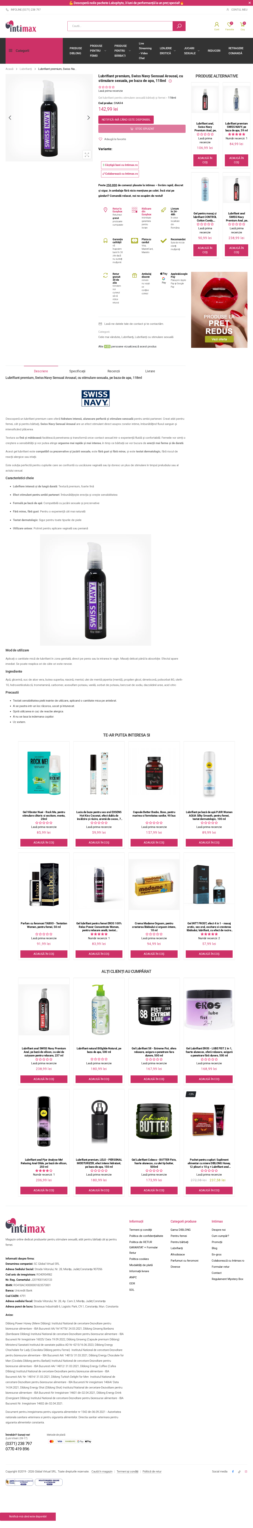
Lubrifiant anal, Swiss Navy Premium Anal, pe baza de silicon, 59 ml (205, 127)
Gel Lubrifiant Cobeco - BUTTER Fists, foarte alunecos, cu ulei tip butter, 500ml (154, 1163)
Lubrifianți (127, 337)
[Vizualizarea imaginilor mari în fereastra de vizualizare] (87, 154)
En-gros (217, 1254)
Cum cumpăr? (220, 1236)
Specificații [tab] (77, 371)
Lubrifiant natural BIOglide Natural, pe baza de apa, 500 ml (99, 1050)
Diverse (175, 1266)
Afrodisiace (178, 1254)
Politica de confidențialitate (146, 1236)
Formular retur (220, 1266)
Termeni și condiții (140, 1229)
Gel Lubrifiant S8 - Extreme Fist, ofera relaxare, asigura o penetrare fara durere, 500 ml (154, 1052)
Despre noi (219, 1229)
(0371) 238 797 (19, 1443)
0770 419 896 (17, 1449)
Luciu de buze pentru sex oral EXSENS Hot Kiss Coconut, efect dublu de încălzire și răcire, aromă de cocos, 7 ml (98, 815)
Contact (217, 1273)
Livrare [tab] (150, 371)
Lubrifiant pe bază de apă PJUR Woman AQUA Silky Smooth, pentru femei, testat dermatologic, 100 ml (209, 815)
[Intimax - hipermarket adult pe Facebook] (233, 1471)
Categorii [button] (22, 51)
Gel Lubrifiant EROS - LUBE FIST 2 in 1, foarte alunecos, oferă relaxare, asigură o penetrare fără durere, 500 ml (209, 1052)
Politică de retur (152, 1471)
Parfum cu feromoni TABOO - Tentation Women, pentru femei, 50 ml (44, 925)
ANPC (133, 1277)
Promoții (217, 1242)
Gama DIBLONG (181, 1229)
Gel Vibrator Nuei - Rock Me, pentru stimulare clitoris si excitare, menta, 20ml (43, 815)
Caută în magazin (101, 1471)
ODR (132, 1283)
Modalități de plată (141, 1265)
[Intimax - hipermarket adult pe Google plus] (239, 1471)
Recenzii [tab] (114, 371)
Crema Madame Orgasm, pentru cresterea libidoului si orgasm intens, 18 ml (154, 927)
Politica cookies (139, 1259)
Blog (214, 1248)
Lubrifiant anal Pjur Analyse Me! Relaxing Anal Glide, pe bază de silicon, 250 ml (44, 1163)
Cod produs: (106, 103)
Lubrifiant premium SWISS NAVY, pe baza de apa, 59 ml (236, 127)
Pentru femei (179, 1236)
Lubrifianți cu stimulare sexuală (154, 337)
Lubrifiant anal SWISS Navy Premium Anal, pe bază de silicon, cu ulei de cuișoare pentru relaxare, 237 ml (236, 217)
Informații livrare (139, 1271)
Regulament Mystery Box (227, 1279)
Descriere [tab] (41, 371)
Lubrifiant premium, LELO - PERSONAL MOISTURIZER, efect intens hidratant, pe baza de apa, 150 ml (99, 1163)
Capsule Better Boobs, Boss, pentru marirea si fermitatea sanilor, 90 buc (154, 813)
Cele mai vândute (109, 337)
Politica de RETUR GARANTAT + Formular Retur (143, 1247)
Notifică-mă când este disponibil (126, 119)
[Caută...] (179, 26)
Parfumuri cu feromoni (184, 1260)
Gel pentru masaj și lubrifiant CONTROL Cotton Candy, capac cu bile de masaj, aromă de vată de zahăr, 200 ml (205, 217)
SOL (131, 1289)
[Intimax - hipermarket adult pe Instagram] (246, 1471)
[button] (106, 87)
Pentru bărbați (179, 1242)
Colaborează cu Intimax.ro (228, 1260)
